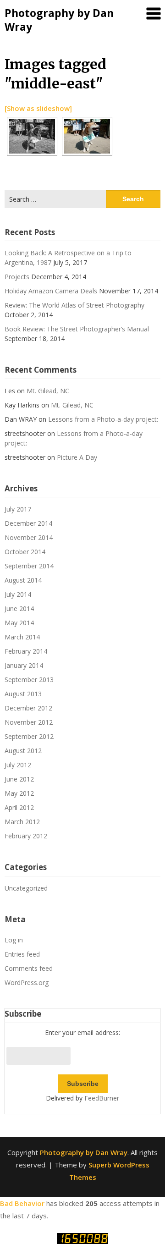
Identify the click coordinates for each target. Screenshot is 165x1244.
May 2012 (19, 793)
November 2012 (29, 722)
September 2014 (29, 565)
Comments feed (29, 968)
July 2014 (18, 594)
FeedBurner (101, 1098)
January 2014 (24, 665)
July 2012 (18, 764)
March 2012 (22, 821)
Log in (14, 940)
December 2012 (28, 708)
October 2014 (25, 551)
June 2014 (19, 608)
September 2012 (29, 736)
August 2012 (23, 750)
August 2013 (23, 693)
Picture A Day (77, 457)
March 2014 (22, 637)
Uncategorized (26, 888)
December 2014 (28, 523)
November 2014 (29, 537)
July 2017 (18, 509)
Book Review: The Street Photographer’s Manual (77, 329)
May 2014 (19, 622)
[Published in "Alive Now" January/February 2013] (87, 136)
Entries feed (22, 954)
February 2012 (26, 835)
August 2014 (23, 580)
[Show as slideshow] (38, 108)
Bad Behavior (22, 1203)
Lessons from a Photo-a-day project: (103, 419)
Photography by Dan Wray (59, 20)
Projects (17, 276)
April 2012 (19, 807)
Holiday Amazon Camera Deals (51, 290)
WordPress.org (27, 982)
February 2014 (26, 651)
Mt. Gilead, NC (48, 390)
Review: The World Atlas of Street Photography (74, 305)
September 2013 (29, 679)
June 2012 (19, 779)
